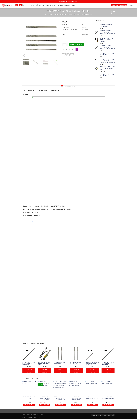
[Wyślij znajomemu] (70, 54)
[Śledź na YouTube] (34, 5)
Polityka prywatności (26, 417)
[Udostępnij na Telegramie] (73, 54)
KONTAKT (53, 5)
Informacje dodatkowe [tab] (70, 86)
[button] (16, 5)
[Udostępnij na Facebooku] (63, 54)
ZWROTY (73, 5)
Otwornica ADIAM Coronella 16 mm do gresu (108, 397)
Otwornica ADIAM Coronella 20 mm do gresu (92, 397)
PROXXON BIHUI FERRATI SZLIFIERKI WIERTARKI (67, 14)
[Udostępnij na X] (65, 54)
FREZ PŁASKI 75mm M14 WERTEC (29, 397)
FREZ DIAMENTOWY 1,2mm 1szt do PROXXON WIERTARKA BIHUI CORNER (92, 363)
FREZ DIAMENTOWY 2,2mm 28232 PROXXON (59, 363)
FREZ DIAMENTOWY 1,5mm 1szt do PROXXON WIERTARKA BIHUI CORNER (108, 363)
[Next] (57, 38)
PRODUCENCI (48, 5)
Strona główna (48, 14)
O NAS (58, 5)
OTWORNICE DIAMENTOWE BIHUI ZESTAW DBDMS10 (45, 398)
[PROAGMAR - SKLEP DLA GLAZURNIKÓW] (7, 5)
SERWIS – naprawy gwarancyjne (65, 5)
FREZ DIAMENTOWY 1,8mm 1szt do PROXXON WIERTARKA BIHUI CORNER (28, 363)
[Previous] (24, 38)
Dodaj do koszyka (76, 44)
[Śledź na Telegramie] (36, 5)
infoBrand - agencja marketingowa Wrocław (33, 414)
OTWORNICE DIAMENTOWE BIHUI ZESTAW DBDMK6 (76, 398)
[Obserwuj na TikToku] (26, 5)
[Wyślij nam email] (29, 5)
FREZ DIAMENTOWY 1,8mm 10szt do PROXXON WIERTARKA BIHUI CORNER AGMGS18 (60, 398)
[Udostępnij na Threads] (68, 54)
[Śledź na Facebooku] (23, 5)
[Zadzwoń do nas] (31, 5)
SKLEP (44, 5)
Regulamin (34, 417)
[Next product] (111, 12)
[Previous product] (114, 12)
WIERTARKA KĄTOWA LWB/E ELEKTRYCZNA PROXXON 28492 (44, 363)
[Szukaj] (20, 5)
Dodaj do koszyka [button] (29, 371)
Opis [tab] (62, 86)
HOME (40, 5)
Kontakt (39, 417)
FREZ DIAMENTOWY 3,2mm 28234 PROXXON (75, 363)
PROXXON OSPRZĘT (86, 14)
